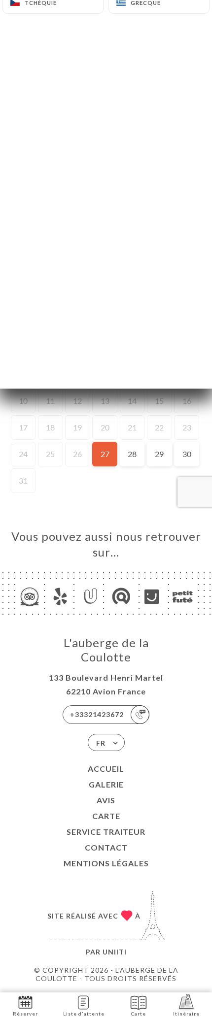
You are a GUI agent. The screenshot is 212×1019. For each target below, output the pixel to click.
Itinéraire (186, 1014)
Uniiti (115, 952)
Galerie (106, 784)
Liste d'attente (84, 1014)
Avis (106, 800)
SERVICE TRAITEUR (106, 831)
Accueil (106, 768)
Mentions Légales (106, 863)
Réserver (25, 1014)
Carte (106, 816)
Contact (106, 847)
